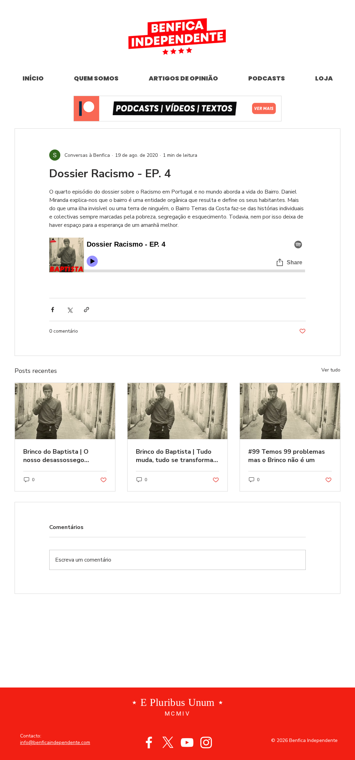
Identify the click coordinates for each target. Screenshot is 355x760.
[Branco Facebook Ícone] (149, 742)
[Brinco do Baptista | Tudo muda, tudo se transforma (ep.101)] (178, 411)
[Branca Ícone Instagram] (206, 742)
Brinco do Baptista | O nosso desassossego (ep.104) (55, 455)
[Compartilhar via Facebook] (52, 309)
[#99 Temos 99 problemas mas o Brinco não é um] (290, 411)
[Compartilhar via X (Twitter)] (69, 309)
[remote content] (177, 256)
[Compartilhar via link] (86, 309)
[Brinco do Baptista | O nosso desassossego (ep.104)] (65, 411)
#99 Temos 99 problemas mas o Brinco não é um (286, 455)
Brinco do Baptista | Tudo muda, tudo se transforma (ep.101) (174, 455)
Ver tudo (330, 370)
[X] (168, 742)
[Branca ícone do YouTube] (187, 742)
